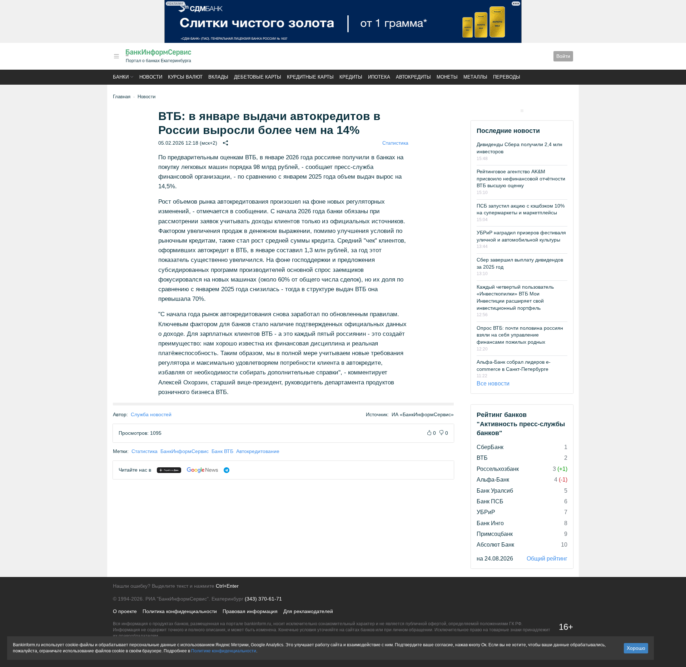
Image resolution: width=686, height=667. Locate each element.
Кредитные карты (310, 77)
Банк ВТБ (222, 451)
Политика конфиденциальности (180, 611)
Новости (150, 77)
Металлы (475, 77)
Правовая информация (250, 611)
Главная (121, 96)
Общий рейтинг (547, 559)
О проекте (125, 611)
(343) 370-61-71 (263, 599)
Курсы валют (185, 77)
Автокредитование (257, 451)
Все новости (493, 383)
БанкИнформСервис (184, 451)
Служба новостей (151, 414)
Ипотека (379, 77)
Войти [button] (563, 56)
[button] (116, 56)
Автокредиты (413, 77)
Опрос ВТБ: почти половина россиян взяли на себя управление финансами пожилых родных (520, 335)
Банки (121, 77)
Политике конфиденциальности (223, 650)
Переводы (506, 77)
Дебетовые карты (257, 77)
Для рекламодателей (308, 611)
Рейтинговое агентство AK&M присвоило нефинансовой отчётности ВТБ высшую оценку (521, 178)
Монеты (447, 77)
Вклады (218, 77)
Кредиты (350, 77)
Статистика (395, 143)
